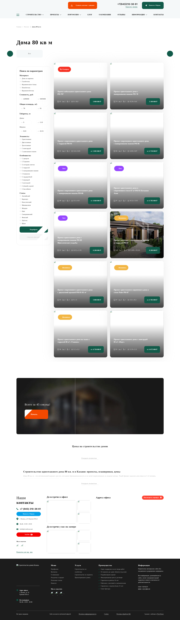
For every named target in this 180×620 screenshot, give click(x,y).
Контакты (159, 15)
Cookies (106, 614)
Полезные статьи (56, 580)
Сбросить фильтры (34, 237)
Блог (90, 15)
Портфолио (73, 15)
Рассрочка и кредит (57, 577)
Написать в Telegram (28, 514)
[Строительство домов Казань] (28, 573)
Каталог (26, 27)
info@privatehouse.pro (26, 529)
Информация (138, 15)
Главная (18, 27)
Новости (54, 583)
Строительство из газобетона (81, 570)
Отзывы (121, 15)
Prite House (160, 614)
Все (29, 54)
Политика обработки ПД (124, 614)
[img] (18, 546)
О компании (105, 15)
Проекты (54, 15)
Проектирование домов (82, 577)
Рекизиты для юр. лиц (24, 552)
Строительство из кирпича (84, 575)
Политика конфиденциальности (87, 614)
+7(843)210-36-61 (127, 4)
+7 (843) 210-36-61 (30, 509)
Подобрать (34, 229)
